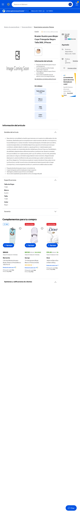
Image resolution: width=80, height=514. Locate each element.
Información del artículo (13, 125)
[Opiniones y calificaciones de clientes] (55, 281)
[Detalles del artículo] (55, 132)
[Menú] (3, 4)
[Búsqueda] (70, 4)
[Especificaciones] (55, 180)
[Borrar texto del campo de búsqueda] (67, 4)
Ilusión (37, 31)
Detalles (75, 61)
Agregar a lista (72, 68)
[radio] (38, 51)
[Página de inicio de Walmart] (8, 4)
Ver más (73, 39)
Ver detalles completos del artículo (45, 79)
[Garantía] (55, 211)
